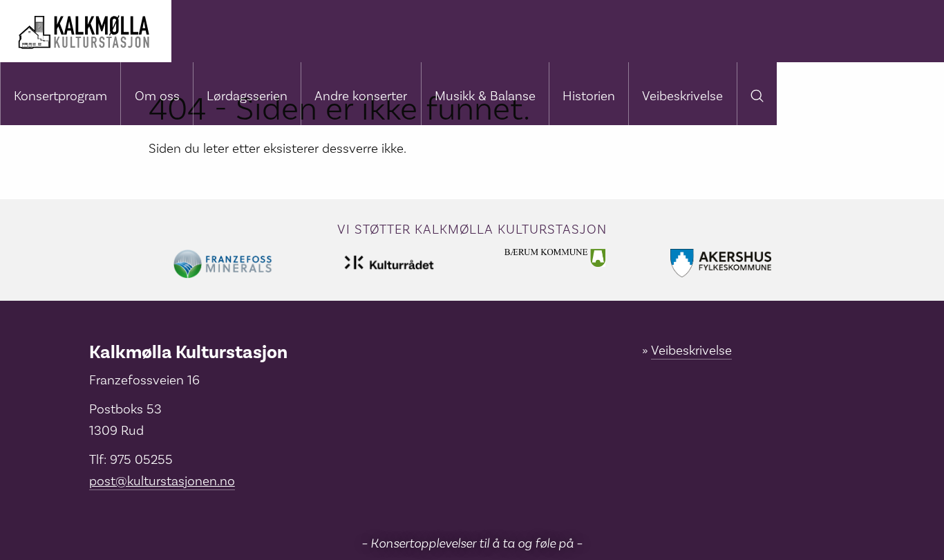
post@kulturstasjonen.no (162, 481)
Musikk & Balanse (485, 96)
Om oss (157, 96)
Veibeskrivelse (682, 96)
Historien (589, 96)
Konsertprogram (60, 96)
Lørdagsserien (247, 96)
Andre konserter (360, 96)
